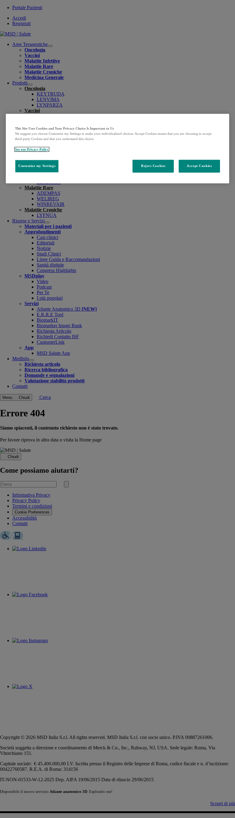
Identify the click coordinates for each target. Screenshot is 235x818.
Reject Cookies (153, 166)
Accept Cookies (199, 166)
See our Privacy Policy (32, 149)
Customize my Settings (36, 166)
